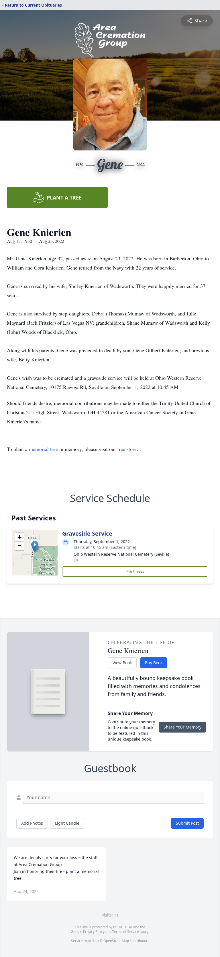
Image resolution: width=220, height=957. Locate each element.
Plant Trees (135, 571)
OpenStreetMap (116, 940)
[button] (34, 547)
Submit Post (187, 823)
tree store (127, 448)
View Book (122, 662)
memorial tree (43, 448)
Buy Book (153, 662)
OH (77, 560)
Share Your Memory (182, 727)
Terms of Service (125, 931)
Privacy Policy (94, 931)
